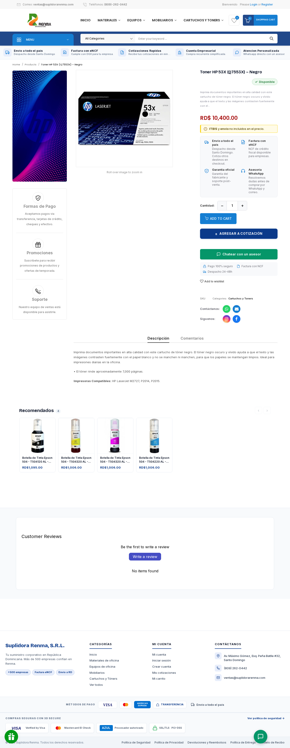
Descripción (158, 338)
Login (253, 4)
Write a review (145, 556)
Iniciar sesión (161, 660)
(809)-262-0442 (115, 4)
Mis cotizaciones (164, 672)
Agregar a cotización (239, 234)
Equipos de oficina (102, 666)
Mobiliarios (163, 20)
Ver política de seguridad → (266, 718)
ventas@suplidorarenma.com (53, 4)
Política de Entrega (243, 742)
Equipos (134, 20)
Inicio (85, 20)
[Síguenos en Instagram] (226, 319)
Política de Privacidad (169, 742)
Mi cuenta (159, 654)
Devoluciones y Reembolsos (207, 742)
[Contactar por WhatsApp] (226, 309)
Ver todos (96, 684)
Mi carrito (158, 678)
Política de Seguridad (136, 742)
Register (267, 4)
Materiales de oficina (104, 660)
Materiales (108, 20)
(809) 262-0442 (235, 668)
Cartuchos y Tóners (103, 678)
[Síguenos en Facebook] (236, 319)
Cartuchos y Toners (202, 20)
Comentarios (192, 338)
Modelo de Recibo (272, 742)
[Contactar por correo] (236, 309)
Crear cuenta (161, 666)
